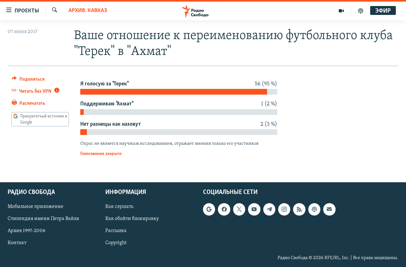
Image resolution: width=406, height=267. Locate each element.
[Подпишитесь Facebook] (224, 209)
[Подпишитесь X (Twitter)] (239, 209)
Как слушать (119, 206)
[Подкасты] (314, 209)
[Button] (28, 81)
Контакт (17, 242)
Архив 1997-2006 (26, 230)
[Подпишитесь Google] (209, 209)
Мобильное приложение (35, 206)
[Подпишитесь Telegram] (269, 209)
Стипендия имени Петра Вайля (43, 218)
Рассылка (116, 230)
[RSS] (299, 209)
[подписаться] (329, 209)
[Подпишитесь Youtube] (254, 209)
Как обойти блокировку (132, 218)
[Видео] (341, 11)
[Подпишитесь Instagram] (284, 209)
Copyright (116, 242)
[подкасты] (360, 11)
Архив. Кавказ (88, 11)
